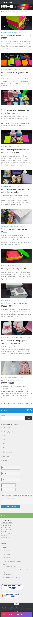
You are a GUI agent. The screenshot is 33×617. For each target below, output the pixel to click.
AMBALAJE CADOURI (7, 523)
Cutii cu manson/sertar (9, 440)
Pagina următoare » (25, 403)
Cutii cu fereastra (7, 428)
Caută (2, 415)
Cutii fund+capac (6, 146)
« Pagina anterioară (8, 403)
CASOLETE (4, 535)
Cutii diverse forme (8, 448)
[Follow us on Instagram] (28, 410)
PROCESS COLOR (6, 529)
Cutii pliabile (6, 456)
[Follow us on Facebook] (31, 410)
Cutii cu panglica (6, 337)
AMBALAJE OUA (5, 538)
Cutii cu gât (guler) (7, 266)
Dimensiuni (6, 460)
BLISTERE (4, 531)
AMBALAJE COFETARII (7, 525)
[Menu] (31, 2)
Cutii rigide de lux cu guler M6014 (15, 268)
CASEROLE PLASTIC (6, 533)
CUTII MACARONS (6, 527)
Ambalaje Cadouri (7, 2)
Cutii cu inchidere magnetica (9, 32)
